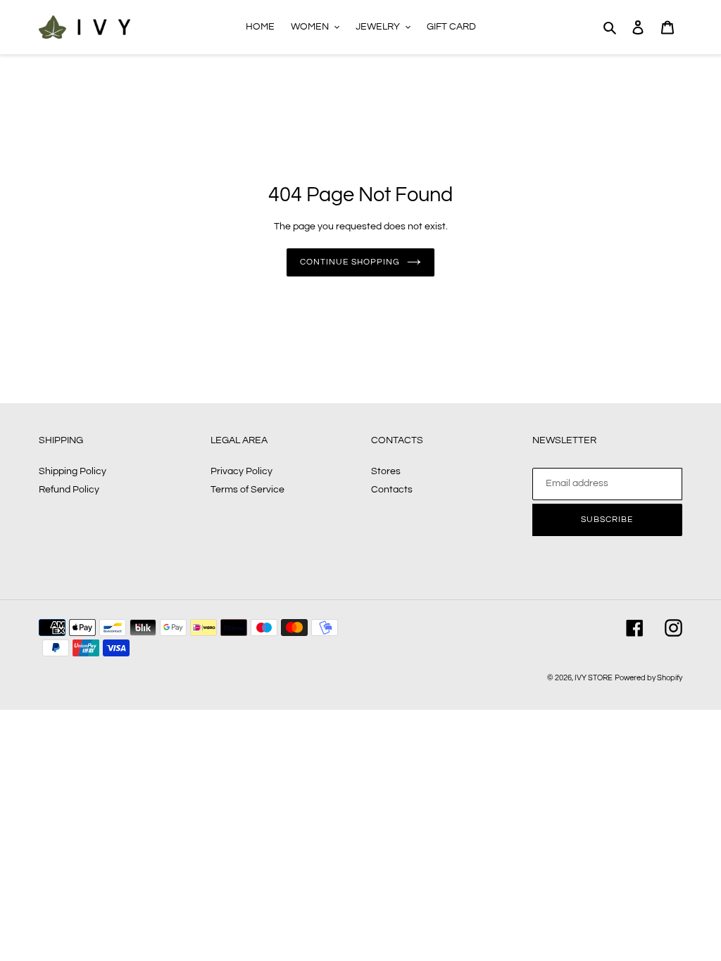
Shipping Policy (72, 471)
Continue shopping (349, 262)
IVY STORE (594, 678)
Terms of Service (247, 490)
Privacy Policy (241, 471)
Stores (386, 471)
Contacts (392, 490)
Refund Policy (69, 490)
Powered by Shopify (648, 678)
